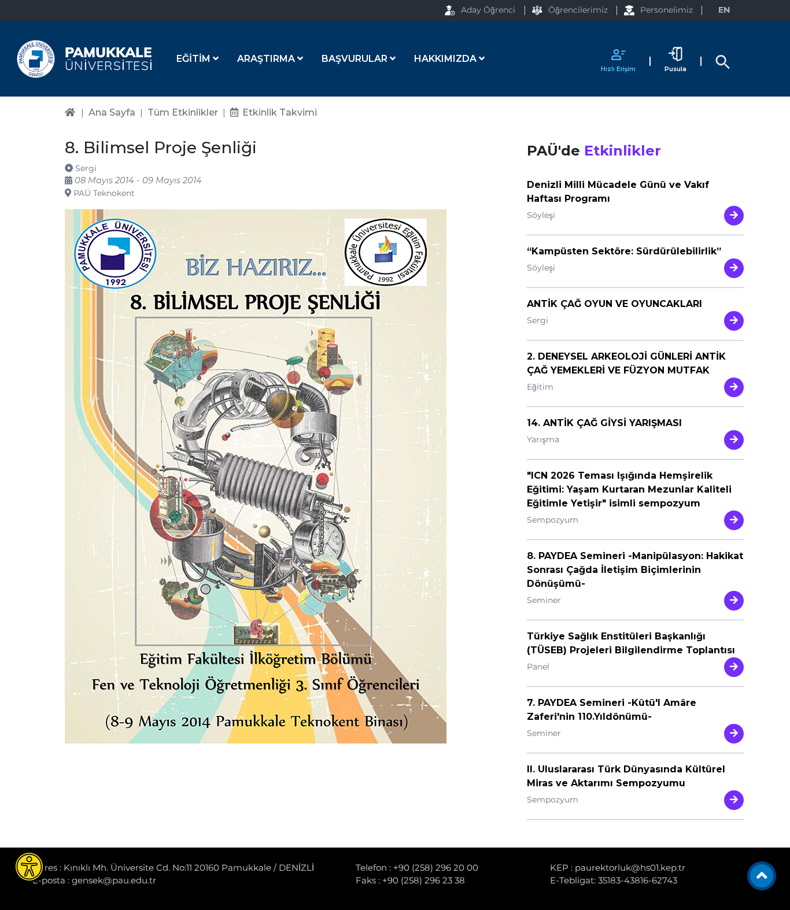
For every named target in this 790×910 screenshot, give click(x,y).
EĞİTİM (194, 58)
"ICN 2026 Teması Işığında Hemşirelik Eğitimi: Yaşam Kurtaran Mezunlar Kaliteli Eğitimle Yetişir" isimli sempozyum (629, 489)
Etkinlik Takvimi (279, 112)
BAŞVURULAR (356, 58)
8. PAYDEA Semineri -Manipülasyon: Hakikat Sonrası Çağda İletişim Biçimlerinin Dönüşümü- (635, 569)
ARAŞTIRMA (267, 58)
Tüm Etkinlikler (182, 112)
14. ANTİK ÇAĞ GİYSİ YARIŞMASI (604, 422)
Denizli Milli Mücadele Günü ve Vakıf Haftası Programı (618, 191)
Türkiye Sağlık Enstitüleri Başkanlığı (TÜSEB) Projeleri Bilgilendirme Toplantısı (631, 643)
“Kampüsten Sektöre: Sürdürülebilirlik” (624, 251)
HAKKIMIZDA (446, 58)
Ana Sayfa (111, 112)
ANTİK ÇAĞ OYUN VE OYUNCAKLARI (614, 303)
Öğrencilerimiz (578, 10)
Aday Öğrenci (488, 10)
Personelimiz (666, 10)
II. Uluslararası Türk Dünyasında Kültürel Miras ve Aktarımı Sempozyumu (626, 776)
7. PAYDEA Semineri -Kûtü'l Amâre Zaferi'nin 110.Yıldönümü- (611, 709)
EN (724, 10)
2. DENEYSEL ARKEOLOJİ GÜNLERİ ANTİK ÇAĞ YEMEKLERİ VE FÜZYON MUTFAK (626, 363)
